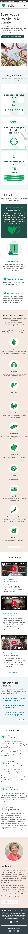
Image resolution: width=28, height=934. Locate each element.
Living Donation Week (7, 793)
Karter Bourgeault (9, 653)
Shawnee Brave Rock (10, 613)
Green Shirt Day (16, 742)
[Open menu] (24, 5)
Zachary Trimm (8, 579)
